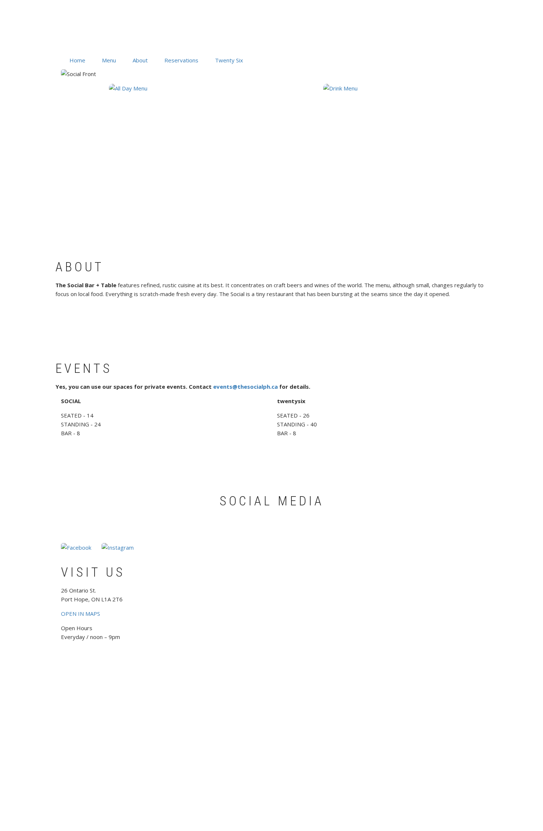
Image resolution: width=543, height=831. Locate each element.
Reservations (181, 60)
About (140, 60)
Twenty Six (229, 60)
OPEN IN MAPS (80, 613)
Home (77, 60)
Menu (109, 60)
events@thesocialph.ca (245, 386)
